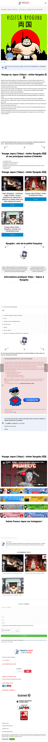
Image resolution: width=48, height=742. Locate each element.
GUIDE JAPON (8, 66)
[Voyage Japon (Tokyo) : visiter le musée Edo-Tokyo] (35, 183)
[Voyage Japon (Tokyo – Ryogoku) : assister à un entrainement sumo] (12, 217)
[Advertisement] (24, 128)
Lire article (12, 205)
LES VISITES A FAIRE (18, 66)
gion (5, 318)
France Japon (20, 358)
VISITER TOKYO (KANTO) (31, 66)
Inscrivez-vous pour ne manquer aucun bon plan (11, 679)
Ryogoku (9, 537)
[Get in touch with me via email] (6, 546)
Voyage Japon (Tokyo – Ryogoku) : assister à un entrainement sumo (12, 229)
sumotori (15, 537)
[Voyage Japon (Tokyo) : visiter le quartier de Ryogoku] (24, 37)
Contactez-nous (5, 728)
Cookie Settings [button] (5, 739)
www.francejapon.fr (6, 660)
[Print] (5, 62)
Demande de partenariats (7, 731)
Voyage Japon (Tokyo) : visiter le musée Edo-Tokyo (36, 573)
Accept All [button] (12, 739)
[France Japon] (24, 3)
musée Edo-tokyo (4, 537)
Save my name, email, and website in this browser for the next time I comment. (17, 625)
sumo (12, 537)
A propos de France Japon (7, 725)
